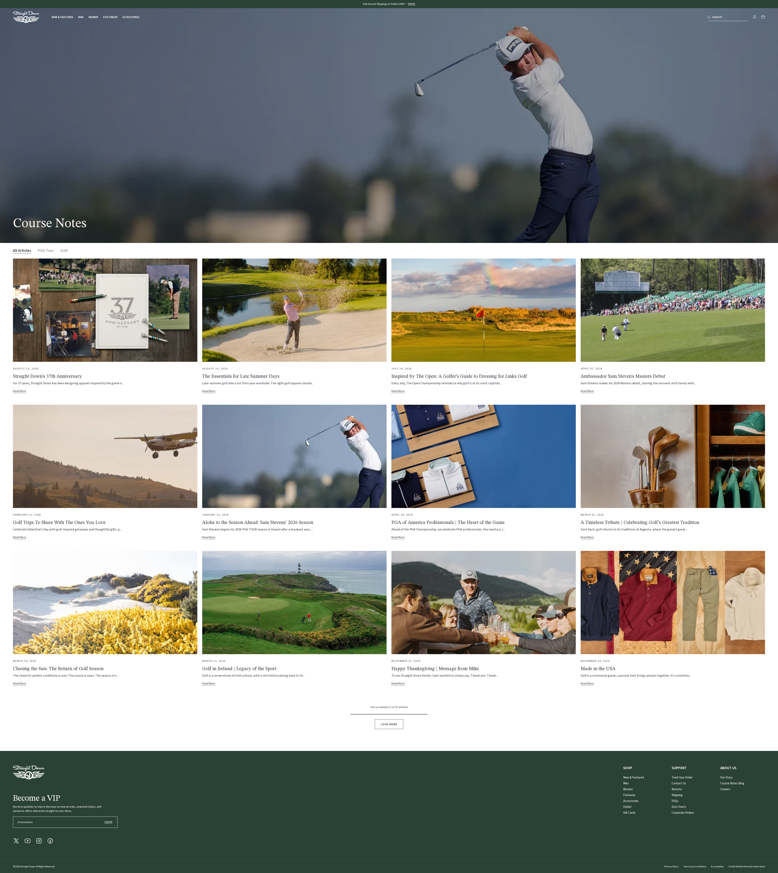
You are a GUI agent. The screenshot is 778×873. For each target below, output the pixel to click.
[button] (763, 17)
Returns (677, 789)
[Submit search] (708, 17)
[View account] (754, 17)
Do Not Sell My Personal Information (747, 866)
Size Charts (679, 807)
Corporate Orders (683, 813)
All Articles (22, 250)
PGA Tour (46, 250)
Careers (725, 789)
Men (80, 17)
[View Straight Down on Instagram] (39, 841)
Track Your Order (682, 777)
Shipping (677, 795)
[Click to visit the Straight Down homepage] (26, 17)
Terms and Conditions (694, 866)
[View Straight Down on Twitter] (16, 841)
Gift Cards (629, 813)
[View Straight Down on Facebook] (50, 841)
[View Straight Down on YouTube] (27, 841)
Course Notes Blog (732, 783)
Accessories (130, 17)
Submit (108, 822)
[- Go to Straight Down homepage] (29, 772)
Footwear (110, 17)
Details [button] (411, 4)
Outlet (627, 807)
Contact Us (679, 783)
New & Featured (62, 17)
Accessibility (717, 866)
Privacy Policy (671, 866)
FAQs (675, 801)
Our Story (726, 777)
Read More (21, 391)
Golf (64, 250)
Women (93, 17)
